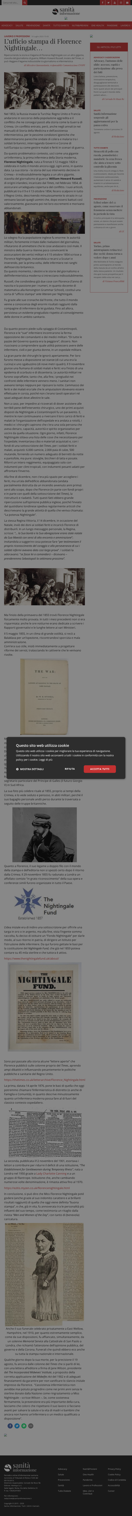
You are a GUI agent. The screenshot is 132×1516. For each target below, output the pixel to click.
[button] (30, 769)
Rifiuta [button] (70, 768)
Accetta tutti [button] (99, 769)
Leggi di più (45, 759)
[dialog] (66, 758)
